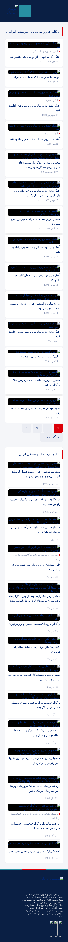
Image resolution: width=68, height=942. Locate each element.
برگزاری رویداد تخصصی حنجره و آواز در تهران (34, 623)
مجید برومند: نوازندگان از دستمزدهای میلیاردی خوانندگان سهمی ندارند (39, 165)
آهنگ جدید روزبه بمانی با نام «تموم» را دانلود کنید (36, 249)
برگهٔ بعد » (51, 437)
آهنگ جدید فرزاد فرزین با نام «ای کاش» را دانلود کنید (37, 278)
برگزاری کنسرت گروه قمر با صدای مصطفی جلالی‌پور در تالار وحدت (34, 705)
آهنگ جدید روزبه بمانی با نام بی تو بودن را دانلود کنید (34, 108)
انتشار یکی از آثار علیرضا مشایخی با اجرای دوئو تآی (36, 649)
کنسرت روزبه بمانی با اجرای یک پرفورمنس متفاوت (35, 221)
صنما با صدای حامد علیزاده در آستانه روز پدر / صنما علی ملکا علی (35, 530)
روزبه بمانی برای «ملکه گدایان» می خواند (37, 76)
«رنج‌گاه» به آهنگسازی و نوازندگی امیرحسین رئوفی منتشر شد (35, 502)
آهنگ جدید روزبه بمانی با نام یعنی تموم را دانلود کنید (34, 334)
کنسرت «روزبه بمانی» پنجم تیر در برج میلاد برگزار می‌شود (36, 382)
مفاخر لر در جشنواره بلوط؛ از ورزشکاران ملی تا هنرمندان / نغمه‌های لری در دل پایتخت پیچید (34, 598)
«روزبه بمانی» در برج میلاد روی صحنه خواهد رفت (35, 410)
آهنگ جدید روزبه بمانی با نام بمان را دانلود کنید (35, 139)
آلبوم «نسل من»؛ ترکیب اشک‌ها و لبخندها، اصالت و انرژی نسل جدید (36, 733)
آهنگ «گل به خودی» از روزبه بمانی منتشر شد (35, 56)
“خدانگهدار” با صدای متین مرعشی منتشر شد (34, 851)
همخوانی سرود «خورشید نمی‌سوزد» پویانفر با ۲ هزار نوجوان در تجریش (34, 761)
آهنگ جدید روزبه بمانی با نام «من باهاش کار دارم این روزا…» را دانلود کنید (36, 193)
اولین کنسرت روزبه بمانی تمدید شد (40, 356)
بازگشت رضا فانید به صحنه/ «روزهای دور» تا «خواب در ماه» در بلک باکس (35, 788)
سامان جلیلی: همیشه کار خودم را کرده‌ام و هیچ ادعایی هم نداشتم (34, 677)
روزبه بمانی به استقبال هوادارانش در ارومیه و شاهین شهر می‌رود (34, 306)
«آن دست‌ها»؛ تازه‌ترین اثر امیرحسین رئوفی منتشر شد (35, 567)
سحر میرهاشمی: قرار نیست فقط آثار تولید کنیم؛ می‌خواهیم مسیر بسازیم (36, 474)
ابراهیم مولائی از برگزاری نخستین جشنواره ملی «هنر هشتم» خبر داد (35, 826)
